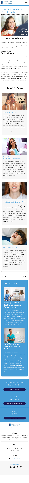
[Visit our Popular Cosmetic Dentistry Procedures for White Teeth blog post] (14, 146)
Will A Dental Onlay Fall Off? (11, 247)
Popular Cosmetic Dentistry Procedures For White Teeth (12, 157)
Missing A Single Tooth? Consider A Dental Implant (12, 305)
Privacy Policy (12, 464)
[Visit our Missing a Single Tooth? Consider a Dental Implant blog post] (14, 301)
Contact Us (14, 418)
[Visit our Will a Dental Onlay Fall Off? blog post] (14, 236)
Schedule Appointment (14, 403)
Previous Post (4, 276)
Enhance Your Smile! (9, 112)
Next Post (25, 276)
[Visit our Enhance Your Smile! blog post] (14, 101)
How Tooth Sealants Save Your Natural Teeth (13, 346)
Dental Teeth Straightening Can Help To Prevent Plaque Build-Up (14, 202)
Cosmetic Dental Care (6, 51)
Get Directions (14, 389)
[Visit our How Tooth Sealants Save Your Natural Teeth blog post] (14, 342)
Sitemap (17, 464)
